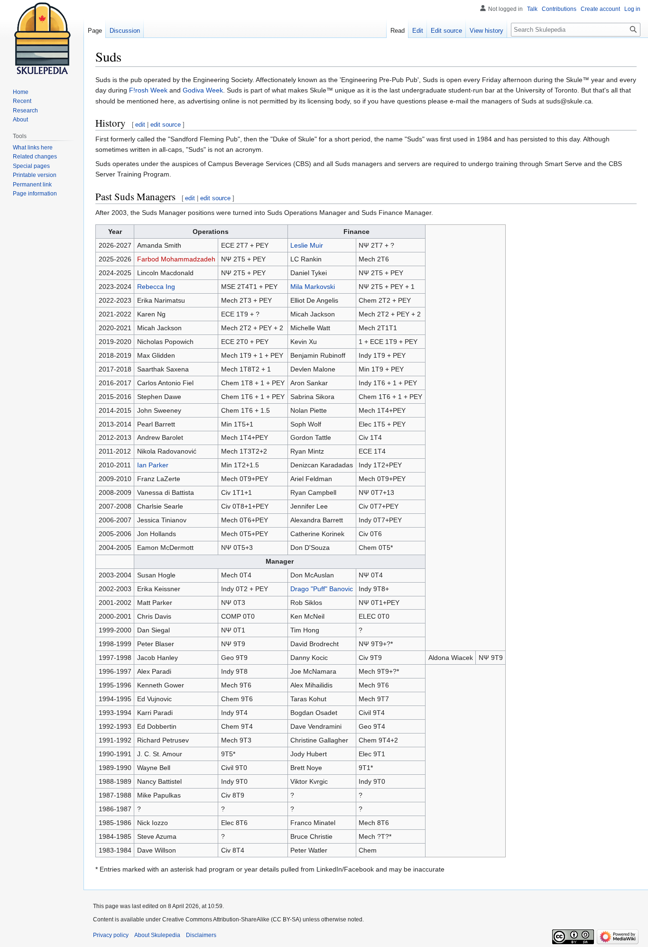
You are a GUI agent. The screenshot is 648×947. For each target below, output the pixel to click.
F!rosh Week (148, 90)
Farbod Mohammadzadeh (176, 259)
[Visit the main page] (42, 38)
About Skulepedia (157, 935)
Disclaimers (201, 935)
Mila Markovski (312, 286)
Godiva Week (203, 90)
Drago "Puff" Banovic (321, 589)
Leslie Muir (306, 245)
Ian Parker (152, 465)
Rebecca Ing (156, 286)
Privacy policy (111, 935)
